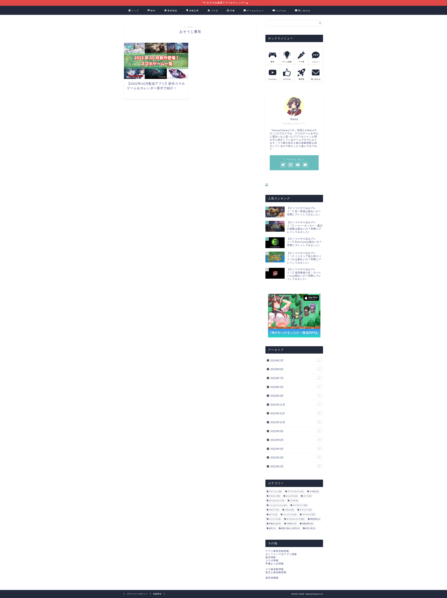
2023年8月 (295, 369)
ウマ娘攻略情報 (274, 569)
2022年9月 (295, 431)
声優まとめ (274, 524)
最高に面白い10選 (290, 528)
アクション (275, 491)
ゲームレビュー (255, 10)
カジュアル (291, 496)
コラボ (214, 10)
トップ (135, 10)
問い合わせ (304, 10)
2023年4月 (295, 387)
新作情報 (270, 557)
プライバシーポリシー (137, 594)
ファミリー (305, 510)
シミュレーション (278, 505)
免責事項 (157, 594)
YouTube (281, 10)
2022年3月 (295, 457)
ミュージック (289, 514)
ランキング (308, 514)
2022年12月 (295, 404)
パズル (289, 510)
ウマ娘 (314, 491)
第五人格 (310, 528)
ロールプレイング (295, 519)
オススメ (274, 496)
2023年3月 (295, 395)
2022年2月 (295, 466)
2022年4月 (295, 448)
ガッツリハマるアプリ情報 (281, 554)
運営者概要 (272, 578)
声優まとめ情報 (274, 563)
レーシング (274, 519)
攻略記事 (194, 10)
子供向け (291, 524)
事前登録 (172, 10)
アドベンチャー (295, 491)
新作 (153, 10)
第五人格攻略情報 (275, 572)
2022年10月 (295, 422)
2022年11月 (295, 413)
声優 (232, 10)
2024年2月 (295, 360)
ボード (273, 514)
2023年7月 (295, 378)
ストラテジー (300, 505)
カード (307, 496)
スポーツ (274, 510)
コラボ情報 (272, 560)
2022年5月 (295, 439)
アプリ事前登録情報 (277, 551)
